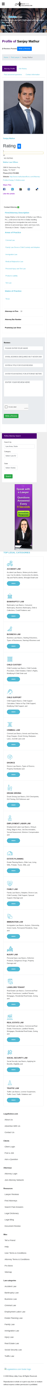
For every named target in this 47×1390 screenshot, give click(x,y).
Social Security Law (13, 1350)
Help (7, 1247)
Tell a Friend (10, 1240)
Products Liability (11, 276)
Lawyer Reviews (12, 1194)
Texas (7, 299)
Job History (23, 69)
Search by (7, 442)
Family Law (10, 1324)
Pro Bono (9, 1266)
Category (7, 451)
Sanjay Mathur (9, 138)
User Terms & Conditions (15, 1253)
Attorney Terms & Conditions (17, 1259)
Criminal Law (10, 240)
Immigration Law (11, 254)
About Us (9, 1120)
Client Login (10, 1147)
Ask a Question (11, 1159)
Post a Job (9, 1153)
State (6, 463)
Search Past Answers (14, 1207)
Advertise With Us (12, 1126)
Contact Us (9, 1132)
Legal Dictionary (12, 1213)
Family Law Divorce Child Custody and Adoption (22, 247)
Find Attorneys (11, 1201)
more (13, 583)
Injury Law (9, 1337)
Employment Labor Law (15, 1312)
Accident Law (10, 1286)
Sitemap (8, 1272)
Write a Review (24, 49)
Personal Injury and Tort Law (15, 269)
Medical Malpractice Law (14, 261)
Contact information (33, 74)
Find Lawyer (15, 57)
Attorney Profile (9, 69)
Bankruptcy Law (12, 1293)
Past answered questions (13, 74)
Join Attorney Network (14, 1180)
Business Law (11, 1299)
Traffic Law (9, 1356)
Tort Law (8, 283)
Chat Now (6, 25)
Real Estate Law (12, 1343)
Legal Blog (9, 1220)
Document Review (13, 1226)
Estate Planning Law (14, 1318)
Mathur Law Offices (10, 162)
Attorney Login (11, 1174)
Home (6, 57)
